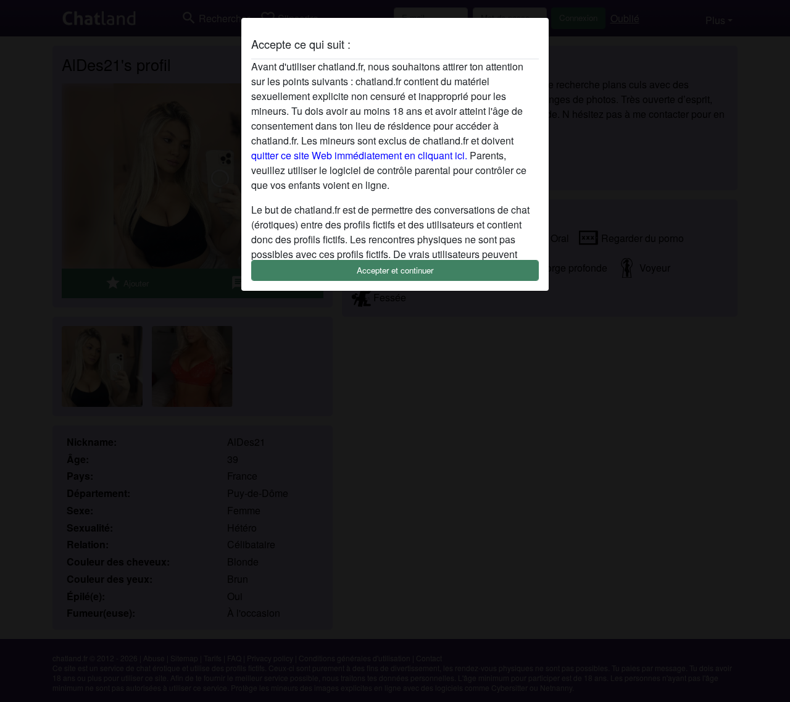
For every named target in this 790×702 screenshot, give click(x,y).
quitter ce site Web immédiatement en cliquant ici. (359, 155)
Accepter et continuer (395, 270)
